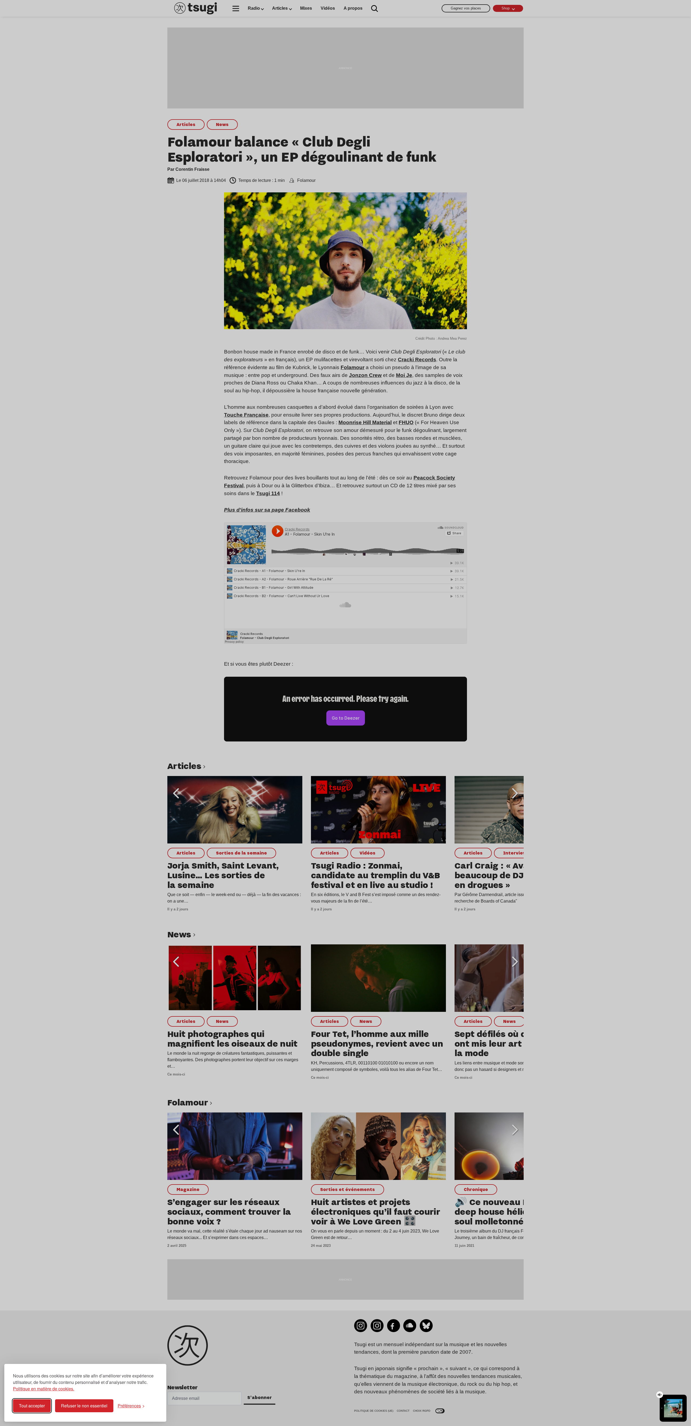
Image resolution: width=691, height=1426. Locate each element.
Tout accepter (32, 1406)
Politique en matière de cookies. (43, 1389)
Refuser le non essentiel (84, 1406)
